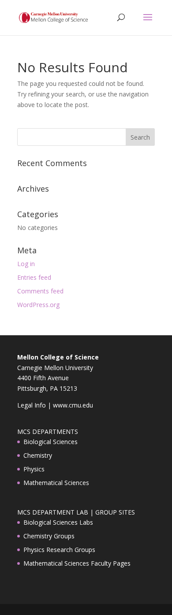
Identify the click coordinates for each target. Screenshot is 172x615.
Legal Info (31, 405)
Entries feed (34, 277)
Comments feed (40, 291)
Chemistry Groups (49, 536)
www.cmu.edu (73, 405)
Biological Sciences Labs (58, 522)
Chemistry (37, 455)
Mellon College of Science (58, 357)
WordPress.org (38, 304)
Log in (26, 263)
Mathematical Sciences (56, 482)
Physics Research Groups (59, 549)
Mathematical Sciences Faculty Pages (77, 563)
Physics (34, 469)
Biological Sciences (50, 441)
